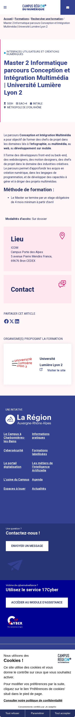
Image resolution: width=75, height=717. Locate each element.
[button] (5, 7)
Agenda (37, 479)
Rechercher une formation (47, 18)
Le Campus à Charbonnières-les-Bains (14, 437)
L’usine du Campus (16, 479)
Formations (22, 18)
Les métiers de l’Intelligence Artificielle (42, 466)
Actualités (39, 488)
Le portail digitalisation (12, 465)
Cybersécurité (13, 450)
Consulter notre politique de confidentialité (33, 700)
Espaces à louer (14, 488)
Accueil (8, 18)
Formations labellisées (40, 452)
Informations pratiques (41, 435)
